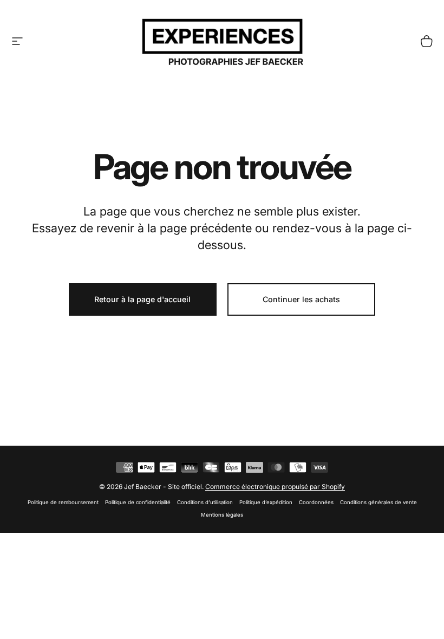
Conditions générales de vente (378, 502)
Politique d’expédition (265, 502)
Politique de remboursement (63, 502)
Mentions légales (222, 515)
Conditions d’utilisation (205, 502)
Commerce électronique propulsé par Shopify (275, 486)
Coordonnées (316, 502)
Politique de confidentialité (138, 502)
